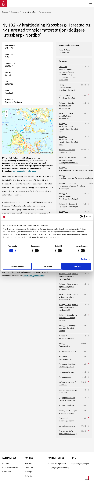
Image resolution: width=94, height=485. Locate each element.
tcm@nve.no (64, 52)
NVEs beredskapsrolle (10, 467)
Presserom (6, 472)
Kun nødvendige (17, 266)
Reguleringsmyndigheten (81, 463)
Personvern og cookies (57, 463)
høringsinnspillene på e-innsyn (25, 171)
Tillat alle (76, 266)
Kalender (28, 476)
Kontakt (5, 463)
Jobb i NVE (29, 467)
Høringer (28, 472)
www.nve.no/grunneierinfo (33, 275)
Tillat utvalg (47, 266)
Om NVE (28, 463)
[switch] (35, 250)
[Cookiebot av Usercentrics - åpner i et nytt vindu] (81, 217)
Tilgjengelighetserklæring (58, 467)
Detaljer (84, 259)
